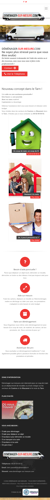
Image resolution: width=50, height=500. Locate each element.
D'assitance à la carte (10, 442)
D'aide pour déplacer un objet (13, 434)
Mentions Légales (9, 483)
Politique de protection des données (32, 483)
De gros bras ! (7, 445)
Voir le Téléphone (15, 74)
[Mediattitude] (30, 492)
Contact (9, 68)
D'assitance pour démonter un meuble (16, 437)
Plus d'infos (35, 197)
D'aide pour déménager (10, 431)
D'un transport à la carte (11, 439)
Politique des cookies (25, 486)
